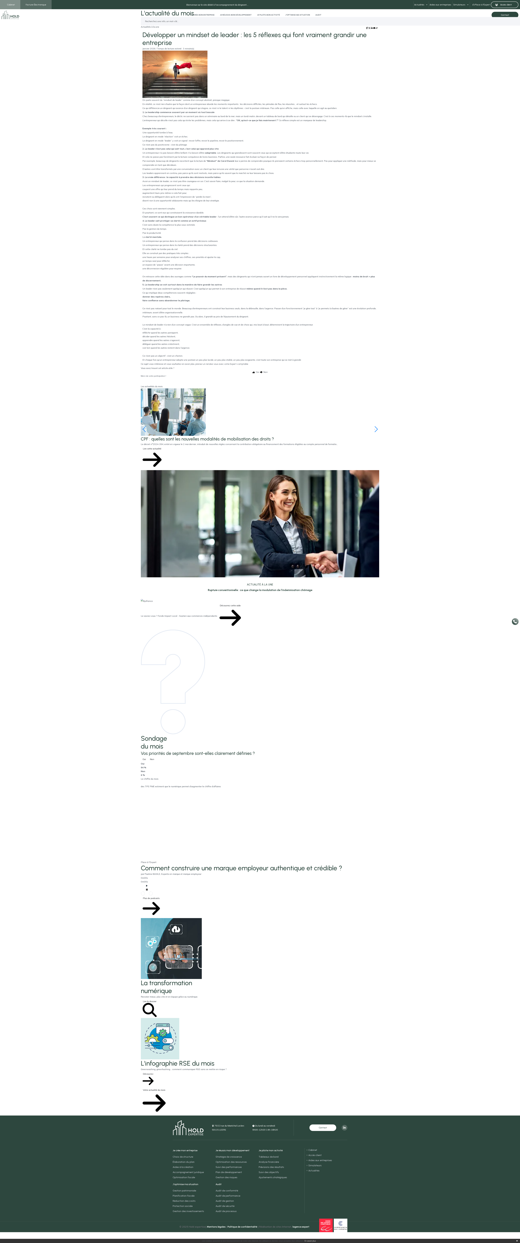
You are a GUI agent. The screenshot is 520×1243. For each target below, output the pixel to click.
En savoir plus (310, 1241)
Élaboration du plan (183, 1161)
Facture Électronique (36, 4)
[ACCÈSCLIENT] (504, 4)
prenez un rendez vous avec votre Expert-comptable (221, 364)
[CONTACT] (322, 1127)
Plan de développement (229, 1172)
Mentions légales (216, 1226)
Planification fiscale (183, 1195)
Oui (144, 759)
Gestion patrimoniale (184, 1190)
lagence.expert (300, 1226)
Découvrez (148, 1073)
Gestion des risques (226, 1177)
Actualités (419, 4)
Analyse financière (269, 1161)
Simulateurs (459, 4)
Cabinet (11, 4)
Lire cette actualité (152, 448)
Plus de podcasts (151, 898)
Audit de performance (228, 1195)
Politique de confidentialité (242, 1226)
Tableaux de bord (269, 1156)
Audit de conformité (227, 1190)
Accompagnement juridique (188, 1172)
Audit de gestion (225, 1200)
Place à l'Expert (482, 4)
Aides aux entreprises (440, 4)
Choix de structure (183, 1156)
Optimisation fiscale (184, 1177)
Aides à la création (183, 1167)
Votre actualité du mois (154, 1090)
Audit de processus (226, 1211)
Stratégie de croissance (229, 1156)
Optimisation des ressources (231, 1161)
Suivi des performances (229, 1167)
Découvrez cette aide (230, 605)
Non (152, 759)
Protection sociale (183, 1206)
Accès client (315, 1155)
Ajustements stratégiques (273, 1177)
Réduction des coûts (184, 1200)
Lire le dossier (149, 1001)
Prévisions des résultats (271, 1167)
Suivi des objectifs (269, 1172)
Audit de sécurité (225, 1206)
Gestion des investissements (188, 1211)
